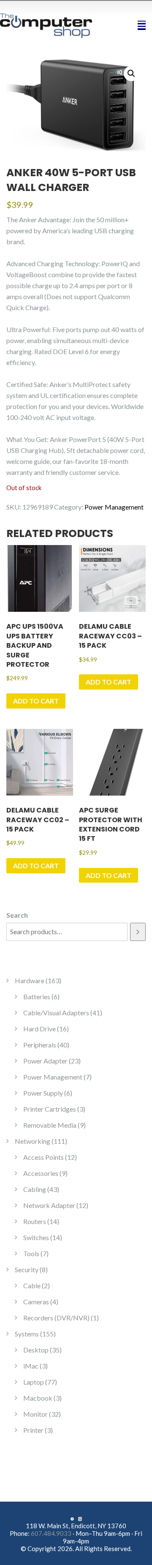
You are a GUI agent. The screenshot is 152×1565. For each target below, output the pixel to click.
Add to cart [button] (36, 701)
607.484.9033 (51, 1533)
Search (17, 915)
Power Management (114, 507)
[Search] (138, 932)
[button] (131, 73)
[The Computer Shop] (50, 25)
